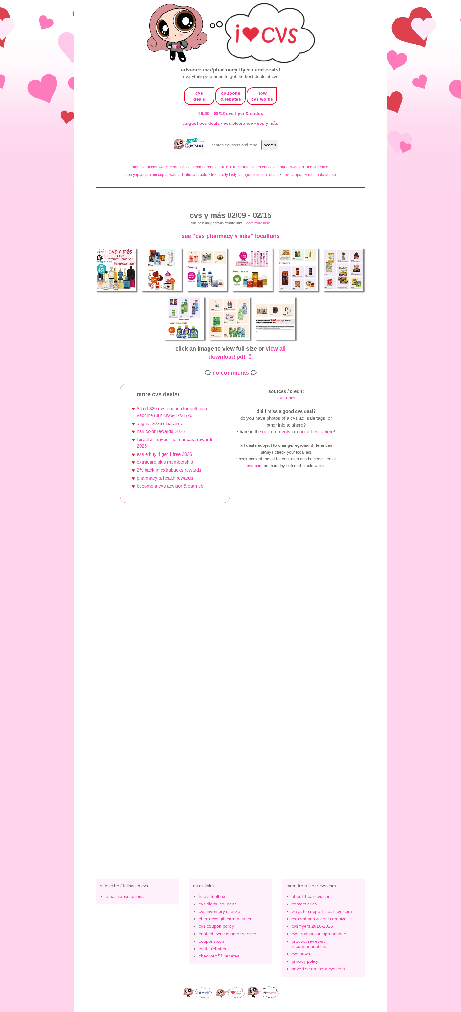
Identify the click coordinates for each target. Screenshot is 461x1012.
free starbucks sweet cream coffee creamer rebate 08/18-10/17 (186, 167)
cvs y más (267, 123)
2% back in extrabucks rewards (169, 469)
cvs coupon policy (216, 926)
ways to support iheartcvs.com (322, 911)
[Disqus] (230, 765)
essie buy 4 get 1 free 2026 (164, 454)
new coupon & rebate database (309, 174)
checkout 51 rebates (219, 955)
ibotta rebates (212, 948)
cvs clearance (239, 123)
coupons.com (212, 941)
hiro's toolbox (212, 896)
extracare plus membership (165, 462)
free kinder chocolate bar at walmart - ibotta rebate (285, 167)
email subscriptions (125, 896)
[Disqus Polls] (230, 602)
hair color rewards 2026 (161, 431)
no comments (230, 372)
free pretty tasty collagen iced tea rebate (245, 174)
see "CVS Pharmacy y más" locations (231, 236)
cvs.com (286, 397)
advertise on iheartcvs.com (318, 968)
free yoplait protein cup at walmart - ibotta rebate (166, 174)
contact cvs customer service (227, 933)
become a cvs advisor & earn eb (170, 485)
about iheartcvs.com (312, 896)
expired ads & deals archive (319, 918)
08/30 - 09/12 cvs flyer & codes (230, 113)
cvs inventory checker (220, 911)
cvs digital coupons (217, 903)
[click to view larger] (117, 292)
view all (276, 348)
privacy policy (305, 961)
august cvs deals (202, 123)
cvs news (301, 953)
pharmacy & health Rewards (165, 478)
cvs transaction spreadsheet (319, 933)
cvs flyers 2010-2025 (312, 926)
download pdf (228, 356)
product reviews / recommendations (309, 944)
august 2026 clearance (160, 423)
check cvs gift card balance (225, 918)
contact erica (304, 903)
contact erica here (315, 431)
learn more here (258, 223)
